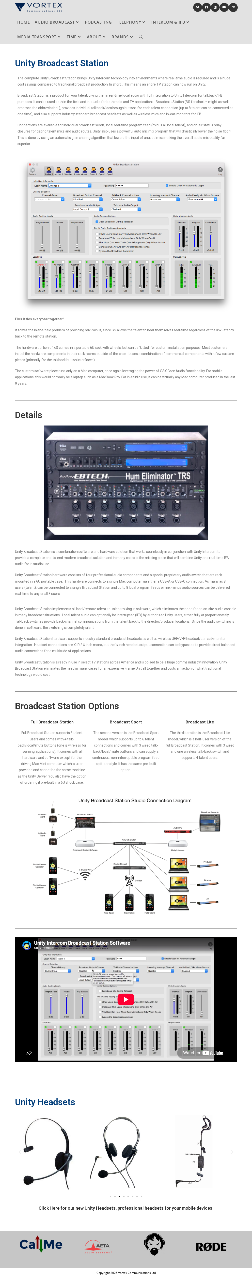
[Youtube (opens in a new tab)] (224, 7)
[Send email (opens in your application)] (233, 7)
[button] (110, 1196)
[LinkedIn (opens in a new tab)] (215, 7)
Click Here (49, 1208)
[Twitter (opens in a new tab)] (197, 7)
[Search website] (140, 36)
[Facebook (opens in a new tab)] (206, 7)
